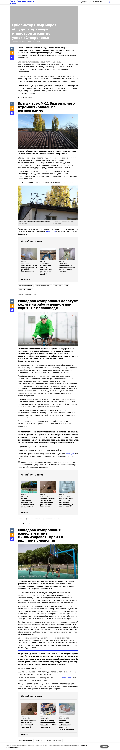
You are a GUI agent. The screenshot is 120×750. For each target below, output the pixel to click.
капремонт (58, 285)
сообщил (70, 454)
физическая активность (33, 519)
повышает (66, 678)
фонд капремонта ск (25, 290)
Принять (104, 746)
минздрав (39, 740)
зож (20, 519)
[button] (48, 131)
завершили (51, 231)
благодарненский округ (43, 285)
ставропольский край (25, 285)
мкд (67, 285)
